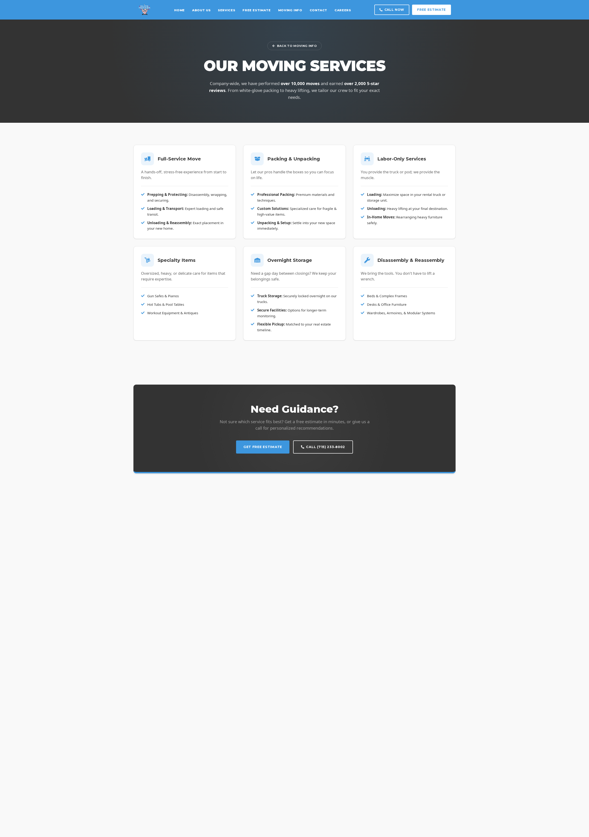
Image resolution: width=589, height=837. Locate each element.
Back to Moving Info (297, 46)
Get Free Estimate (262, 447)
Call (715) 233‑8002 (325, 447)
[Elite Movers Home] (144, 9)
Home (179, 10)
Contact (318, 10)
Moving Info (290, 10)
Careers (343, 10)
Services (226, 10)
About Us (201, 10)
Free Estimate (257, 10)
